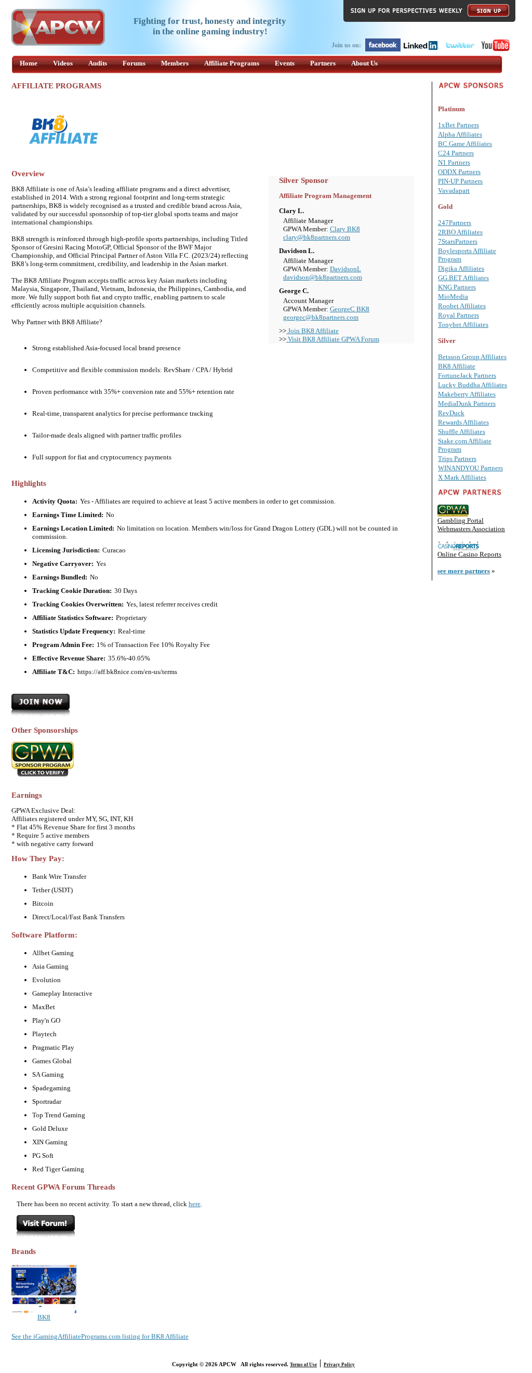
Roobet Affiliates (462, 306)
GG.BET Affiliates (463, 278)
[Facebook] (383, 49)
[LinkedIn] (421, 49)
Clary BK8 (345, 229)
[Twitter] (459, 49)
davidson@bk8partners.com (322, 277)
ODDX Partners (459, 172)
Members (175, 63)
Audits (97, 63)
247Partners (454, 223)
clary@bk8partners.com (316, 237)
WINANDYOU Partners (470, 468)
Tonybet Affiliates (463, 324)
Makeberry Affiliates (467, 394)
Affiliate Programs (231, 63)
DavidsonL (345, 269)
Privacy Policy (339, 1364)
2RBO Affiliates (460, 232)
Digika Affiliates (461, 268)
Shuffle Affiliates (461, 431)
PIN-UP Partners (460, 181)
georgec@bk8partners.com (320, 317)
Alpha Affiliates (460, 134)
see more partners (463, 571)
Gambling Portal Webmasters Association (471, 525)
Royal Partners (458, 315)
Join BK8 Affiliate (312, 331)
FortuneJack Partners (467, 375)
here (195, 1204)
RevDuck (451, 413)
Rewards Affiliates (463, 422)
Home (28, 63)
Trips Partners (457, 459)
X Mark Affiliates (462, 477)
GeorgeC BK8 (349, 309)
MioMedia (453, 296)
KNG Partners (457, 287)
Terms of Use (303, 1364)
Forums (134, 63)
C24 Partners (456, 153)
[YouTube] (495, 49)
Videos (63, 63)
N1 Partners (454, 162)
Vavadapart (454, 190)
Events (285, 63)
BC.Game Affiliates (465, 144)
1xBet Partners (458, 125)
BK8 (43, 1317)
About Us (364, 63)
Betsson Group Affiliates (472, 357)
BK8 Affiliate (456, 366)
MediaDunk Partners (467, 403)
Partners (323, 63)
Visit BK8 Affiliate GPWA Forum (332, 339)
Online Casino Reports (469, 554)
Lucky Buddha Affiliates (472, 385)
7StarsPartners (457, 241)
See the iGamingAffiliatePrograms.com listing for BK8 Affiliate (100, 1336)
